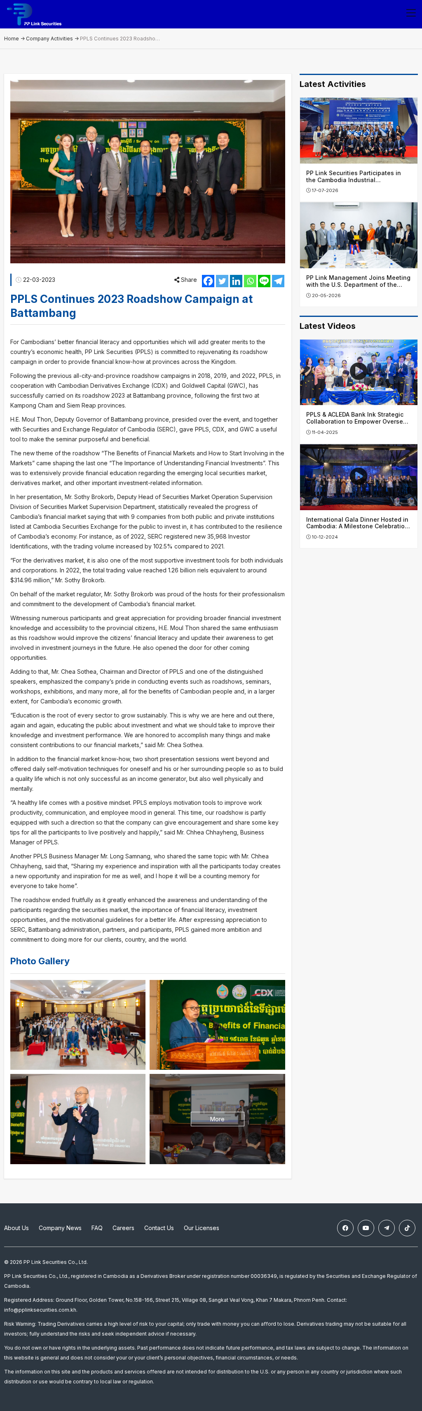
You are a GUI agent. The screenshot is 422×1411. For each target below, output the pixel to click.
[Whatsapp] (250, 281)
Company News (60, 1227)
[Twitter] (222, 281)
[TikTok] (407, 1228)
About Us (16, 1227)
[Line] (264, 281)
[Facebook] (208, 281)
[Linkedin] (236, 281)
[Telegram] (278, 281)
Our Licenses (201, 1227)
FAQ (97, 1227)
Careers (123, 1227)
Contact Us (159, 1227)
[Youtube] (366, 1228)
